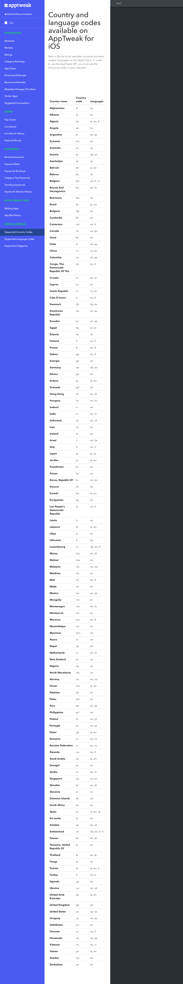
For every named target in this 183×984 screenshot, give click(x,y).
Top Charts (10, 119)
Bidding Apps (11, 208)
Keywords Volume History (18, 191)
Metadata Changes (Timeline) (19, 89)
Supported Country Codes (18, 232)
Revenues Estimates (15, 82)
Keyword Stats (12, 164)
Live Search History (14, 133)
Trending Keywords (14, 184)
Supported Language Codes (19, 239)
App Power (10, 68)
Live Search (10, 126)
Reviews (8, 47)
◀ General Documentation (18, 14)
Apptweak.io (22, 5)
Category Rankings (14, 61)
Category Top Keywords (17, 177)
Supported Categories (16, 245)
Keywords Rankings (15, 171)
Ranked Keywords (14, 157)
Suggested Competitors (16, 103)
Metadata (9, 41)
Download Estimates (15, 75)
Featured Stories (12, 140)
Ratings (8, 54)
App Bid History (12, 215)
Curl (119, 3)
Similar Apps (11, 96)
